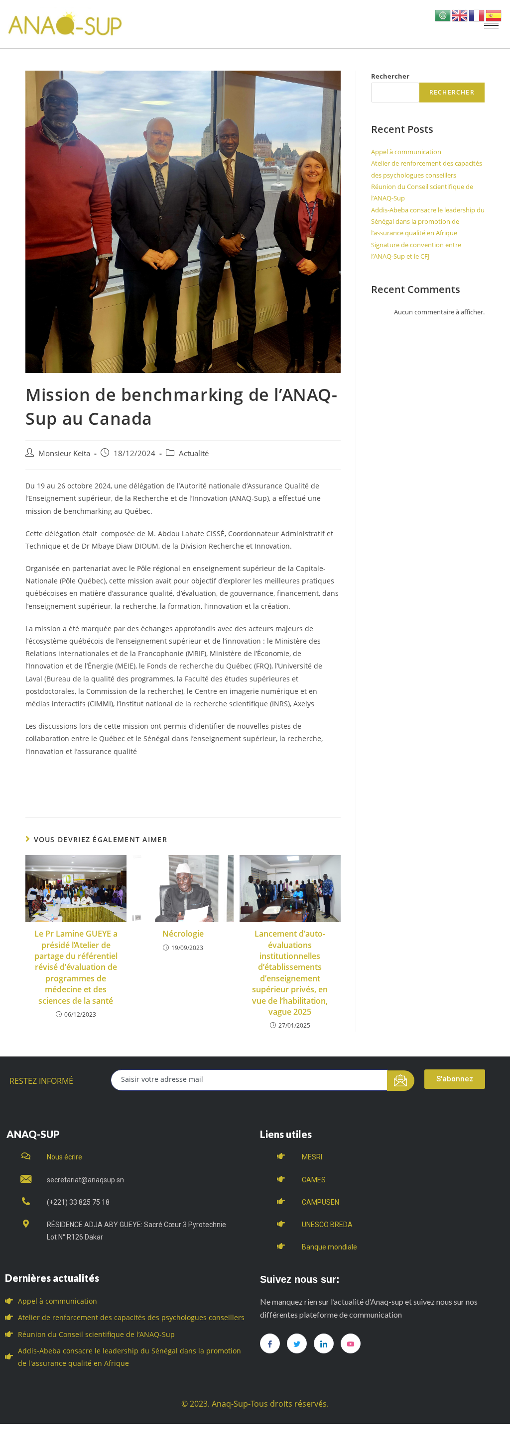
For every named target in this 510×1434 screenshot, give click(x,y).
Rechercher (390, 76)
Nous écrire (64, 1157)
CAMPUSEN (320, 1202)
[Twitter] (297, 1343)
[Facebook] (270, 1343)
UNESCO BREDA (327, 1225)
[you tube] (351, 1343)
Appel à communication (406, 151)
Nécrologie (183, 933)
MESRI (312, 1157)
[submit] (400, 1080)
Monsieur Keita (64, 453)
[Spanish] (494, 14)
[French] (477, 14)
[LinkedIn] (324, 1343)
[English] (460, 14)
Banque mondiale (329, 1247)
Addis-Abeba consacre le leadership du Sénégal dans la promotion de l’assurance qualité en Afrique (428, 221)
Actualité (194, 453)
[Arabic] (443, 14)
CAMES (314, 1180)
